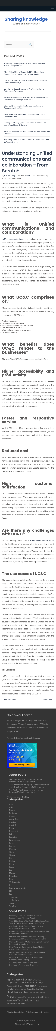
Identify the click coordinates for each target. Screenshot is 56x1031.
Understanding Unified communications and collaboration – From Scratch (27, 162)
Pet (10, 885)
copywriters (14, 819)
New (28, 175)
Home (11, 864)
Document (13, 831)
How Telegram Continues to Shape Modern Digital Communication (27, 948)
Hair (11, 858)
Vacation (12, 906)
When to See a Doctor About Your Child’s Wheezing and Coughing (26, 958)
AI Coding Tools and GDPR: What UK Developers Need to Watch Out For (24, 963)
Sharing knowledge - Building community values (28, 1012)
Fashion (12, 846)
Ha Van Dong (9, 175)
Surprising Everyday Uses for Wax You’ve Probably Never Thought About (25, 780)
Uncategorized (12, 1003)
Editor (11, 834)
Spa (10, 894)
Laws (11, 870)
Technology (14, 900)
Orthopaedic (14, 882)
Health (12, 861)
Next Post (48, 699)
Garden (12, 855)
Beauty (12, 810)
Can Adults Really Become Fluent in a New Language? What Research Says (26, 791)
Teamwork (13, 897)
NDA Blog (25, 797)
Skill (10, 891)
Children (12, 816)
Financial (12, 849)
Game (11, 852)
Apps (11, 804)
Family (11, 843)
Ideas (11, 867)
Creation (12, 822)
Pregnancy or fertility (17, 888)
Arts (11, 807)
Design (12, 828)
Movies (12, 873)
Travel (11, 903)
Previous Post (9, 699)
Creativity (13, 825)
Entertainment (15, 840)
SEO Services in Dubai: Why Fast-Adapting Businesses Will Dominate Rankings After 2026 (26, 98)
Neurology (13, 876)
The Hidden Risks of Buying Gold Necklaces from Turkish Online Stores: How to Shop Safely (24, 73)
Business (13, 813)
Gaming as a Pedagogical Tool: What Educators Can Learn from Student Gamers (25, 124)
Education (13, 837)
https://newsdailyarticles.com (27, 738)
